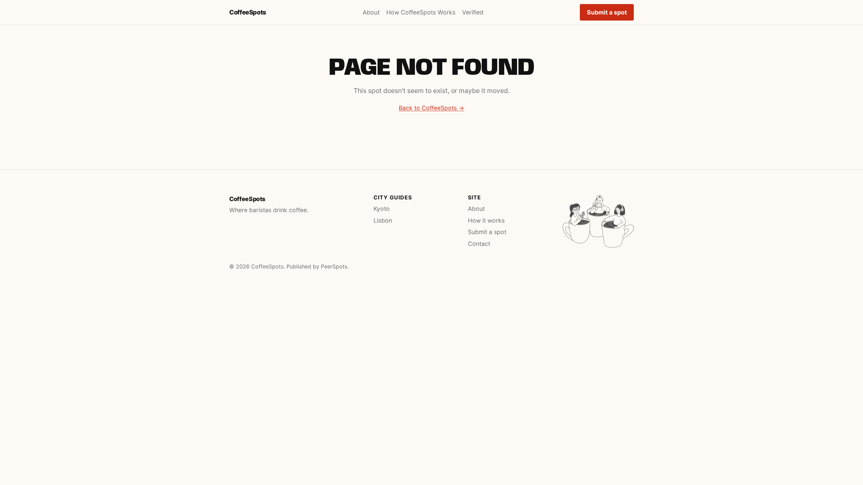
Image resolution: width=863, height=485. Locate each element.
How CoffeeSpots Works (420, 12)
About (371, 12)
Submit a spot (607, 12)
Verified (472, 12)
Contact (479, 243)
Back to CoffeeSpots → (431, 107)
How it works (486, 220)
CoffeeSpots (247, 12)
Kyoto (382, 208)
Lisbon (383, 220)
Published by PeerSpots (317, 266)
